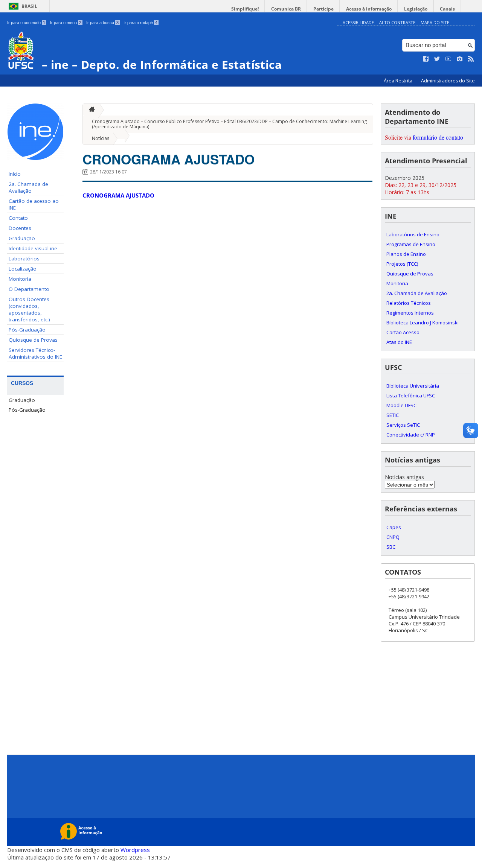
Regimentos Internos (410, 312)
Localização (23, 268)
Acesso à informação (369, 9)
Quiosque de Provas (33, 339)
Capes (393, 527)
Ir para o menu (65, 22)
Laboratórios (24, 258)
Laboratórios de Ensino (412, 234)
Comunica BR (286, 9)
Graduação (22, 238)
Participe (323, 9)
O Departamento (29, 289)
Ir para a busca (102, 22)
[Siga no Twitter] (437, 59)
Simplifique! (245, 9)
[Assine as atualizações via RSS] (471, 59)
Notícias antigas (404, 477)
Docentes (20, 228)
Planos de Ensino (406, 254)
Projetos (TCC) (402, 263)
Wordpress (135, 849)
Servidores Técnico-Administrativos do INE (35, 353)
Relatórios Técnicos (408, 303)
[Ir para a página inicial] (90, 110)
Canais (447, 9)
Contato (18, 217)
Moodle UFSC (401, 405)
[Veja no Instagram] (460, 59)
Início (15, 173)
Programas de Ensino (410, 244)
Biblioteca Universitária (412, 385)
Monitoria (20, 278)
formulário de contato (438, 137)
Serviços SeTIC (403, 424)
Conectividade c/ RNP (410, 434)
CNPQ (393, 537)
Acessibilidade (358, 22)
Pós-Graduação (27, 329)
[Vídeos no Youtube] (448, 59)
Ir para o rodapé (140, 22)
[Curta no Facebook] (426, 59)
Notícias (100, 138)
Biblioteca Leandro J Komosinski (422, 322)
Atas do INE (399, 342)
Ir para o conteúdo (26, 22)
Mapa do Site (435, 22)
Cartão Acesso (402, 332)
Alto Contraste (397, 22)
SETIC (392, 415)
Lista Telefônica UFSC (410, 395)
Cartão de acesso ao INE (34, 204)
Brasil (29, 6)
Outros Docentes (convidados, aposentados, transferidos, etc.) (29, 309)
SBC (390, 546)
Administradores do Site (448, 81)
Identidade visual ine (33, 248)
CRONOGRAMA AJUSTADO (168, 159)
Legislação (415, 9)
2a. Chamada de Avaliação (28, 187)
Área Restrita (398, 81)
